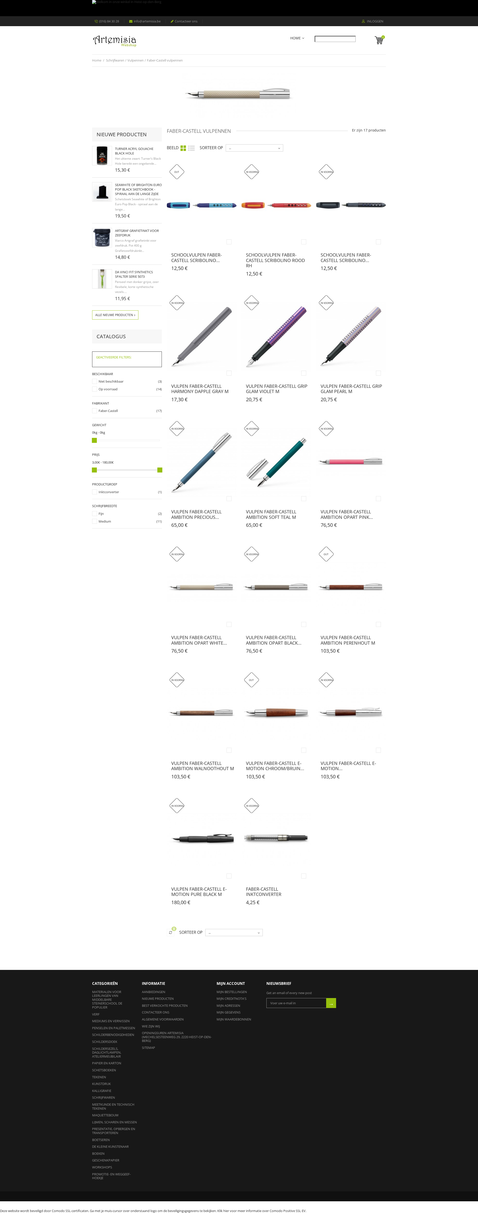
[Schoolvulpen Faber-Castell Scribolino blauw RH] (202, 206)
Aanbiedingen (153, 992)
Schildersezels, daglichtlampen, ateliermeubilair (106, 1052)
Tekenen (99, 1077)
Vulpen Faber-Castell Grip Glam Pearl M (351, 389)
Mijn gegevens (228, 1012)
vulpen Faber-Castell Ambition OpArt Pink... (347, 514)
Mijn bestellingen (232, 992)
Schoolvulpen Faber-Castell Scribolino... (196, 257)
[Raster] (183, 148)
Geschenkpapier (105, 1160)
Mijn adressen (228, 1005)
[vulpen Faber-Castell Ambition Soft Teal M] (276, 462)
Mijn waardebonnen (234, 1019)
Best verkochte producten (165, 1005)
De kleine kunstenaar (110, 1146)
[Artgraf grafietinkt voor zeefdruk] (102, 237)
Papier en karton (106, 1063)
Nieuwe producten (122, 134)
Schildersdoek (104, 1041)
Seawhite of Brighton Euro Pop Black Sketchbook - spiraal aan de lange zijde (138, 189)
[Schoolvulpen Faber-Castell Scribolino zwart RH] (351, 206)
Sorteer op (211, 147)
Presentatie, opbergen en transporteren (113, 1131)
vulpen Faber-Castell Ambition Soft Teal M (271, 514)
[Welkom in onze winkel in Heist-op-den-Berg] (237, 8)
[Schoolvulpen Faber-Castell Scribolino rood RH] (276, 206)
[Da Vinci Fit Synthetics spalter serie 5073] (102, 279)
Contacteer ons (186, 21)
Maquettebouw (105, 1115)
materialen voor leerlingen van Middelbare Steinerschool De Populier (107, 1000)
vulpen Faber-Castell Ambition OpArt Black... (273, 640)
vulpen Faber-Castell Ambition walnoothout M (202, 766)
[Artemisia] (114, 40)
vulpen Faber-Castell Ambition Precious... (196, 514)
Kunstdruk (101, 1083)
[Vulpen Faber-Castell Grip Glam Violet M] (276, 337)
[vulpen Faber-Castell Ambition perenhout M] (351, 588)
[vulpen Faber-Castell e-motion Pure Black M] (202, 839)
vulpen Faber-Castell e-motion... (348, 766)
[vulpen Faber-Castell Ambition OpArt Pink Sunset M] (351, 462)
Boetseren (101, 1140)
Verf (96, 1014)
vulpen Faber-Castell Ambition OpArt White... (199, 640)
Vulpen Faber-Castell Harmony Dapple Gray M (200, 389)
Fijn (101, 513)
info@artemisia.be (147, 21)
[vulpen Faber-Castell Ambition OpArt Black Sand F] (276, 588)
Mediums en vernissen (111, 1021)
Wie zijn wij (151, 1026)
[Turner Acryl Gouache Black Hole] (102, 155)
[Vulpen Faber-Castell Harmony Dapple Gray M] (202, 337)
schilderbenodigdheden (113, 1034)
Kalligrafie (101, 1090)
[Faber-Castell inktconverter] (276, 839)
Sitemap (148, 1047)
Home (295, 38)
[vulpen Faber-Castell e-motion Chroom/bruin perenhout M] (276, 714)
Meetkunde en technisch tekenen (113, 1106)
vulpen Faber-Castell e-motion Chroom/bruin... (275, 766)
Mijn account (231, 983)
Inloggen (374, 21)
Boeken (98, 1153)
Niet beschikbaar (111, 381)
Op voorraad (108, 389)
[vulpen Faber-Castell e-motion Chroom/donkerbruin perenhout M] (351, 714)
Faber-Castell (108, 410)
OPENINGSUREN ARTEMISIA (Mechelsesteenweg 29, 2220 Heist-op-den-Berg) (177, 1037)
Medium (105, 521)
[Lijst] (191, 147)
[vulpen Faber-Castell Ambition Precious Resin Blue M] (202, 462)
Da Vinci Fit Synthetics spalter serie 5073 (134, 274)
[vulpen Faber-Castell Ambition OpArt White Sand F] (202, 588)
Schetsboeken (104, 1070)
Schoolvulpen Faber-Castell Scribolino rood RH (275, 260)
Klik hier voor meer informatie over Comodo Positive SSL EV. (261, 1211)
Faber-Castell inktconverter (263, 891)
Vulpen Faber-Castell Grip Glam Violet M (276, 389)
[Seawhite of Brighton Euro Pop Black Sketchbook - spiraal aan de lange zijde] (102, 192)
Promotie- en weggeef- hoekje (111, 1176)
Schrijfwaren (103, 1097)
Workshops (102, 1167)
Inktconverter (109, 492)
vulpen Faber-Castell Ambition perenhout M (348, 640)
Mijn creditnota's (231, 998)
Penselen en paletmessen (113, 1028)
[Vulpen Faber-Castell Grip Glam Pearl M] (351, 337)
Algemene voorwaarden (163, 1019)
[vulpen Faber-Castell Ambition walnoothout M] (202, 714)
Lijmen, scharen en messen (114, 1122)
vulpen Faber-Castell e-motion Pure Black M (199, 891)
